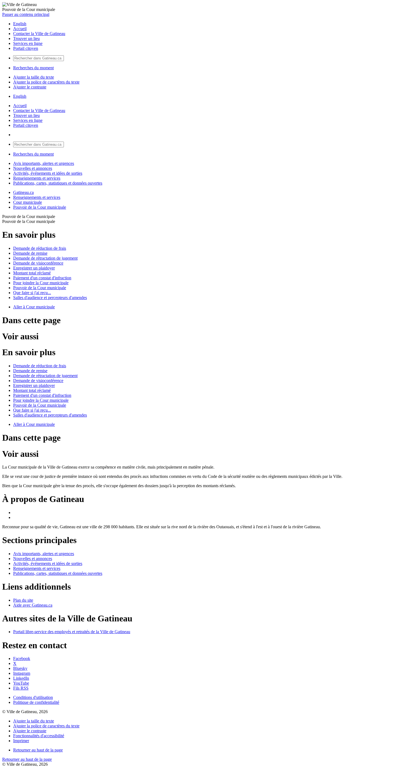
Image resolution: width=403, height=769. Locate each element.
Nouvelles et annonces (32, 168)
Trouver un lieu (26, 38)
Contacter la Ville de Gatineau (39, 33)
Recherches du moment (33, 67)
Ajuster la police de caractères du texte (46, 82)
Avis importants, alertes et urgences (43, 163)
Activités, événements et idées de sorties (47, 173)
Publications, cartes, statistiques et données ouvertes (57, 183)
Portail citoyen (25, 48)
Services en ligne (27, 43)
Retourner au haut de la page (38, 750)
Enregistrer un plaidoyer (34, 268)
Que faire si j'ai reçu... (32, 292)
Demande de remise (30, 253)
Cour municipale (27, 202)
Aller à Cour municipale (34, 307)
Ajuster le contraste (29, 87)
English (19, 23)
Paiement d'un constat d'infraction (42, 278)
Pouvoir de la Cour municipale (39, 207)
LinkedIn (21, 678)
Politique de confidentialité (36, 702)
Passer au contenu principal (25, 14)
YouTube (21, 683)
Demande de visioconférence (38, 263)
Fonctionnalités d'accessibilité (38, 735)
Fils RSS (21, 688)
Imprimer (21, 740)
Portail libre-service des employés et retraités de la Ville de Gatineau (71, 631)
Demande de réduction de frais (39, 248)
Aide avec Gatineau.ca (32, 605)
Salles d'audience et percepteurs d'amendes (50, 297)
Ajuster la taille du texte (33, 77)
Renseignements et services (36, 178)
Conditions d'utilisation (33, 697)
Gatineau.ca (23, 192)
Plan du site (23, 600)
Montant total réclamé (32, 273)
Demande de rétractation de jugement (45, 258)
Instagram (21, 673)
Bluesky (20, 668)
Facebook (21, 658)
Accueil (20, 28)
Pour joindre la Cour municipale (41, 282)
